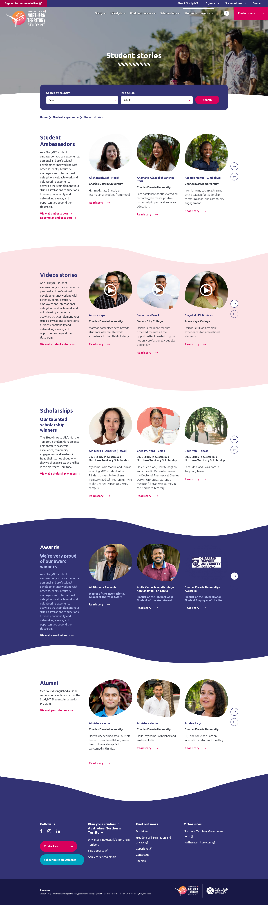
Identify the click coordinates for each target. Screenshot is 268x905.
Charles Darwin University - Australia (202, 589)
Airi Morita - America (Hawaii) (108, 450)
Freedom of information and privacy (153, 840)
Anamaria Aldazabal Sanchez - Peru (156, 179)
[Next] (234, 166)
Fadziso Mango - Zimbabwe (203, 177)
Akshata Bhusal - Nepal (104, 177)
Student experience (197, 13)
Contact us (51, 846)
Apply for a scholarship (102, 856)
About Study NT (187, 3)
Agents (210, 3)
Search (226, 13)
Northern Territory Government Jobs (204, 834)
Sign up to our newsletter (21, 3)
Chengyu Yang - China (151, 450)
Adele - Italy (193, 723)
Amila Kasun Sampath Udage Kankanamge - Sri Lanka (155, 589)
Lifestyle (116, 13)
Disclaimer (142, 831)
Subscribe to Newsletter (60, 859)
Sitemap (141, 860)
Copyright (142, 848)
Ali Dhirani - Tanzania (102, 587)
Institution (128, 92)
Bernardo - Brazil (148, 315)
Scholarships (168, 13)
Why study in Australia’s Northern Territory (109, 842)
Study (99, 13)
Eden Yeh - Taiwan (196, 450)
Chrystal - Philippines (199, 315)
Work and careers (141, 13)
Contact (257, 3)
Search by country (58, 92)
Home (44, 117)
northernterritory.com (198, 842)
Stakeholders (234, 3)
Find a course (246, 13)
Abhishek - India (99, 723)
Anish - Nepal (97, 315)
